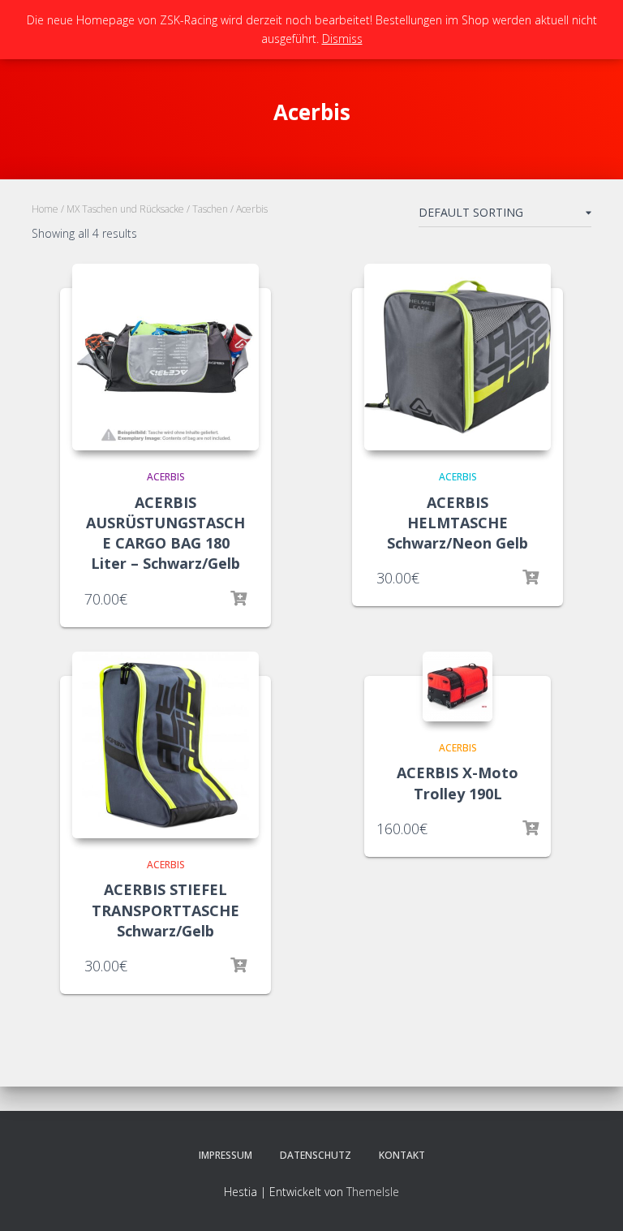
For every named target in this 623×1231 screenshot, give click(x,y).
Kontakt (402, 1155)
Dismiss (342, 38)
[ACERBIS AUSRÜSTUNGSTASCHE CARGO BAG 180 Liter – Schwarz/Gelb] (165, 357)
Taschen (210, 209)
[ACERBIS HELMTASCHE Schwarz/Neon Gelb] (457, 357)
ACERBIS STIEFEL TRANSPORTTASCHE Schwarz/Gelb (165, 910)
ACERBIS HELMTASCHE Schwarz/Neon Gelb (457, 523)
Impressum (225, 1155)
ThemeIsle (372, 1191)
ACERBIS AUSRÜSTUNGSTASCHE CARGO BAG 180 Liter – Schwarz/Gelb (165, 533)
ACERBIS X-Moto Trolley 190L (457, 783)
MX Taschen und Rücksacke (125, 209)
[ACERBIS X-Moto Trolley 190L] (457, 686)
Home (45, 209)
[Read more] (238, 599)
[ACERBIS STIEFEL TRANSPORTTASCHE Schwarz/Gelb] (165, 745)
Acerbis (166, 477)
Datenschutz (315, 1155)
